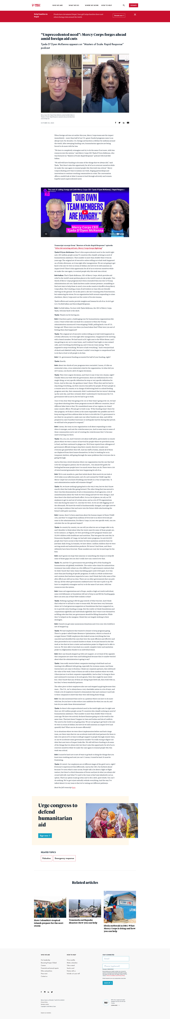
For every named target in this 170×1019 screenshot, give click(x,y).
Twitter (51, 992)
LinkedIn (48, 992)
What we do (74, 5)
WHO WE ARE (45, 955)
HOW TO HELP (71, 955)
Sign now (44, 835)
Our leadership (45, 960)
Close (135, 15)
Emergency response (64, 858)
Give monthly (71, 960)
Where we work (92, 5)
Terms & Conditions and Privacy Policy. (115, 975)
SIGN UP (107, 983)
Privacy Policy (44, 1002)
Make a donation (72, 963)
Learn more (114, 1005)
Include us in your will (73, 973)
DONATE (134, 5)
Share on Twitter (119, 122)
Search (124, 5)
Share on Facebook (115, 122)
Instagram (44, 992)
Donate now (118, 15)
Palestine (46, 858)
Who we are (57, 5)
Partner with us (71, 971)
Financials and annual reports (50, 968)
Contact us (44, 976)
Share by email (128, 122)
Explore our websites (46, 1013)
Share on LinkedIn (123, 122)
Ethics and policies (46, 971)
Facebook (41, 992)
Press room (44, 973)
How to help (106, 5)
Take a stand (71, 965)
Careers (43, 965)
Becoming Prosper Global (49, 963)
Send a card (70, 968)
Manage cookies (45, 1004)
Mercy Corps (36, 5)
